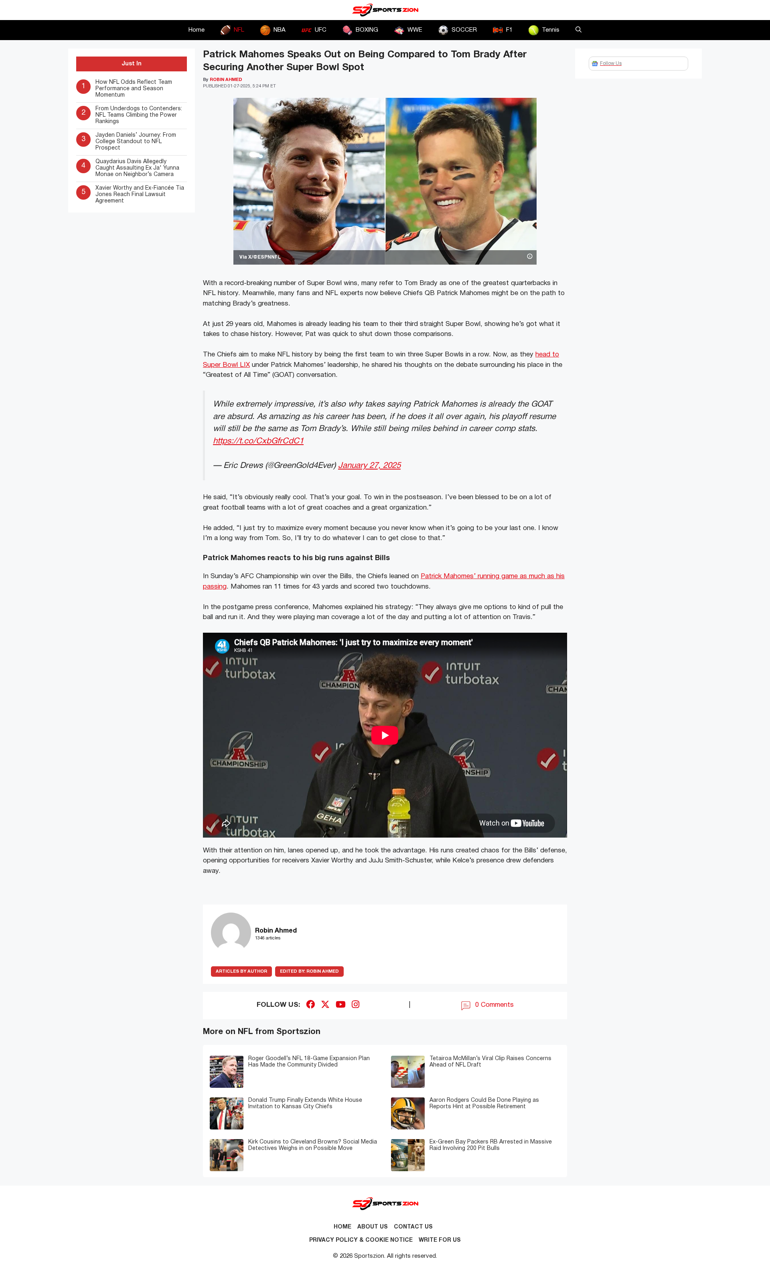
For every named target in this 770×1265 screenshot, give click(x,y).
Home (196, 30)
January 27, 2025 (369, 466)
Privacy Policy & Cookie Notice (361, 1240)
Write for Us (440, 1240)
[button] (578, 30)
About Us (372, 1227)
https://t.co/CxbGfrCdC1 (258, 441)
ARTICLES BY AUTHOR (241, 971)
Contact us (413, 1227)
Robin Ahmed (309, 971)
